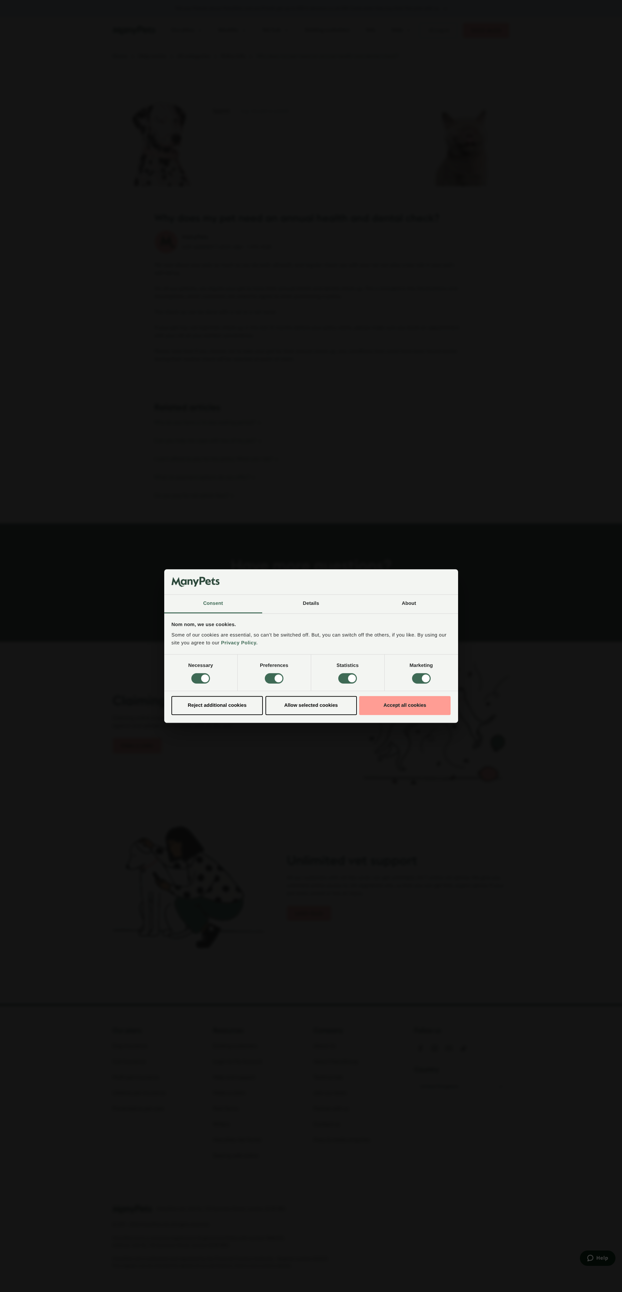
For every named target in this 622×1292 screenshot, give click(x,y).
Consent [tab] (213, 603)
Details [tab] (311, 603)
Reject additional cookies (217, 705)
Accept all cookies (405, 705)
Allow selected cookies (311, 705)
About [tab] (409, 603)
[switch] (274, 678)
